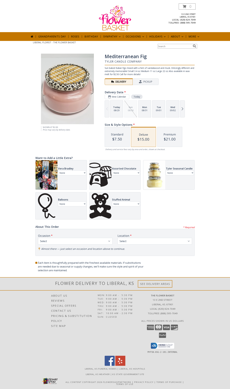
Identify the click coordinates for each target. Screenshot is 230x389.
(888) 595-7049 (188, 22)
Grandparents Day (52, 36)
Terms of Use (124, 384)
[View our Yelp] (120, 364)
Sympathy (110, 36)
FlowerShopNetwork (117, 382)
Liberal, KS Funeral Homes (101, 368)
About (175, 36)
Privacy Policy (143, 382)
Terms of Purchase (169, 382)
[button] (187, 6)
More (192, 36)
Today (137, 96)
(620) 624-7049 (188, 19)
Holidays (155, 36)
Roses (75, 36)
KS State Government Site (128, 374)
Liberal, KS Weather (98, 374)
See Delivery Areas (155, 284)
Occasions (133, 36)
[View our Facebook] (110, 364)
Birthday (91, 36)
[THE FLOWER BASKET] (115, 17)
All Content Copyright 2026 (84, 382)
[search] (194, 46)
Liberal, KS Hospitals (132, 368)
